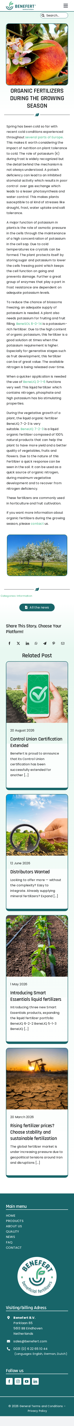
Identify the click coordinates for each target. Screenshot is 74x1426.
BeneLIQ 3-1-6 (34, 382)
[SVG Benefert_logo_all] (21, 3)
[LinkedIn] (27, 643)
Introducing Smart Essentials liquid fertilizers (35, 996)
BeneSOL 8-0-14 (29, 323)
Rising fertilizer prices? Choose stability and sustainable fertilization (33, 1132)
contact (37, 523)
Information (24, 596)
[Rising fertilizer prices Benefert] (37, 1049)
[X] (18, 643)
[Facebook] (9, 643)
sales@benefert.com (30, 1341)
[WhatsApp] (36, 643)
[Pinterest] (53, 643)
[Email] (62, 643)
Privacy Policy (37, 1411)
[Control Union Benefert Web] (37, 663)
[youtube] (26, 1381)
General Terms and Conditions (41, 1406)
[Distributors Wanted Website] (37, 796)
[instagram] (18, 1381)
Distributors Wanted (30, 872)
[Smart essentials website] (37, 917)
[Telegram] (44, 643)
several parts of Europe (44, 137)
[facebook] (9, 1381)
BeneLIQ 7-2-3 (32, 429)
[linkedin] (35, 1381)
